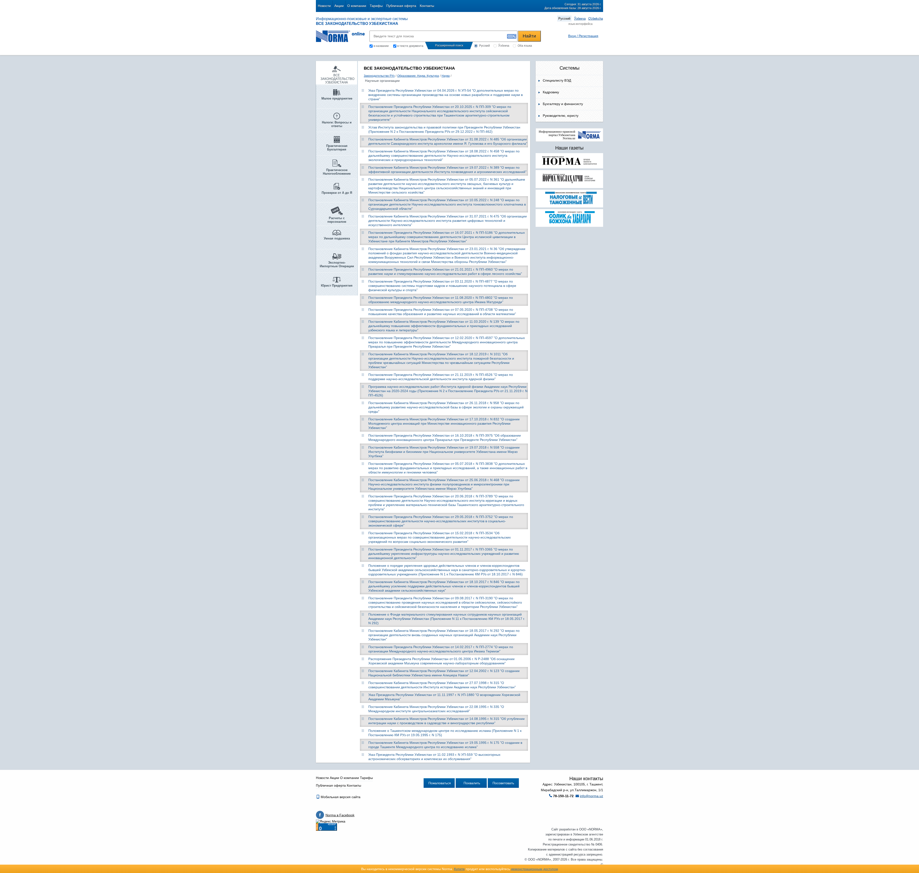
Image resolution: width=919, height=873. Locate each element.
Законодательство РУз (379, 76)
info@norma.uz (591, 796)
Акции (339, 6)
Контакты (427, 6)
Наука (446, 76)
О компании (356, 6)
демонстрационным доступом (534, 869)
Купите (459, 869)
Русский (564, 18)
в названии (381, 46)
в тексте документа (410, 46)
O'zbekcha (595, 18)
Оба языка (525, 45)
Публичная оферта (401, 6)
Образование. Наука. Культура (418, 76)
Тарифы (376, 6)
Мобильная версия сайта (340, 797)
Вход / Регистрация (583, 36)
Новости (324, 6)
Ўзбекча (580, 18)
